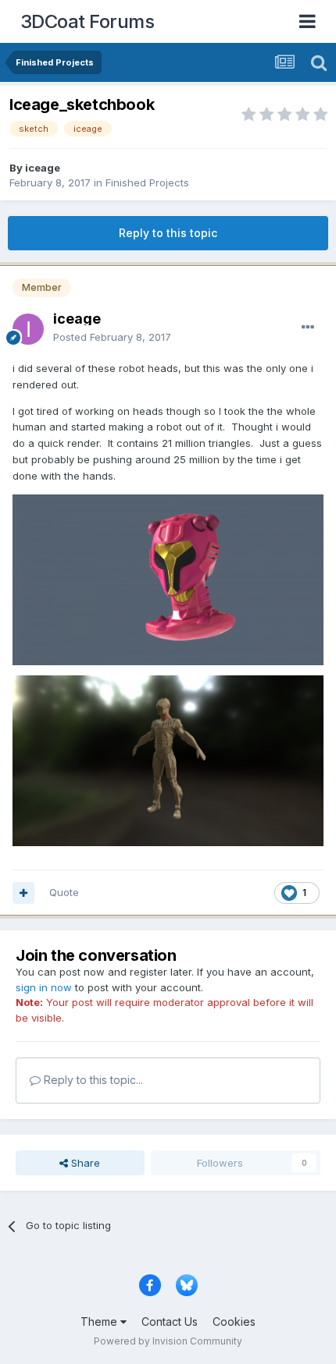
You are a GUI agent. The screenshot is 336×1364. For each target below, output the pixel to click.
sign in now (44, 987)
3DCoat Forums (87, 21)
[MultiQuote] (23, 893)
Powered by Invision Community (168, 1341)
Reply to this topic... (92, 1079)
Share (84, 1163)
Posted (112, 337)
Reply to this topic (168, 232)
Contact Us (169, 1321)
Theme (100, 1321)
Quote (64, 892)
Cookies (234, 1321)
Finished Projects (147, 182)
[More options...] (307, 327)
